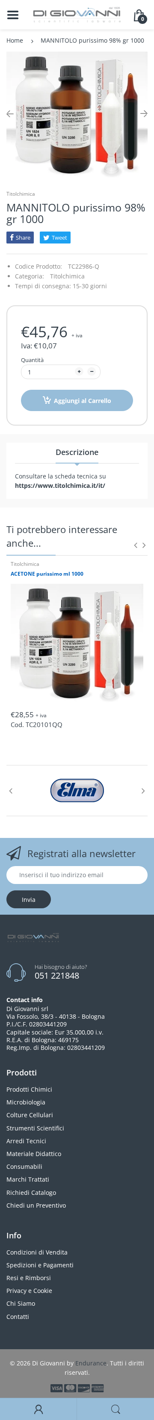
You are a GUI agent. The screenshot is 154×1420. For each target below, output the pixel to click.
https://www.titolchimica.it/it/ (60, 485)
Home (14, 40)
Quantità (32, 360)
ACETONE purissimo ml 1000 (47, 573)
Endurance (91, 1363)
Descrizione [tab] (77, 452)
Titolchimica (20, 193)
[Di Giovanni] (77, 14)
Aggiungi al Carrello (82, 401)
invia (29, 899)
